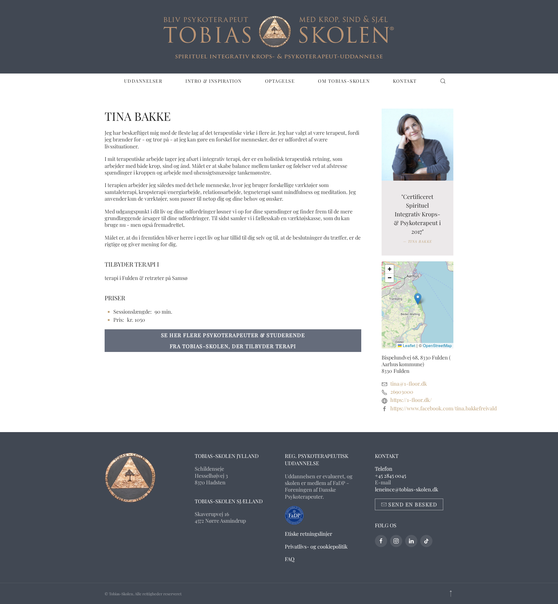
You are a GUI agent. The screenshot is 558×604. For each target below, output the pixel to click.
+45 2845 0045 (390, 475)
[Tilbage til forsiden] (279, 37)
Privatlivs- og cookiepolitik (316, 546)
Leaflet (408, 345)
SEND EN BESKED (412, 504)
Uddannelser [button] (143, 81)
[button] (443, 81)
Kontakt (405, 81)
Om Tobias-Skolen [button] (344, 81)
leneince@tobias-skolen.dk (406, 489)
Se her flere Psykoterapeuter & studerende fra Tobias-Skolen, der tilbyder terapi (233, 341)
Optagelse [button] (280, 81)
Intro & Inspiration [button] (213, 81)
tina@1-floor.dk (408, 383)
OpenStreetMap (437, 345)
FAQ (289, 559)
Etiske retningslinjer (308, 533)
